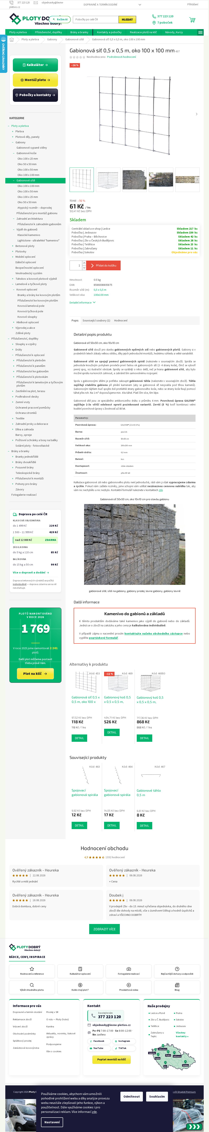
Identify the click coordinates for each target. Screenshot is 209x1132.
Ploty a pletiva (18, 126)
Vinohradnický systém (27, 273)
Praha (178, 1013)
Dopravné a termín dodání (99, 5)
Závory (18, 490)
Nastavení (50, 1122)
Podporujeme (52, 1044)
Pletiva (18, 131)
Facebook (97, 1041)
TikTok (121, 1048)
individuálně (18, 584)
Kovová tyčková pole (29, 311)
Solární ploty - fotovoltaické (31, 446)
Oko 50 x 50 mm (25, 164)
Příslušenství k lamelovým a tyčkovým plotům (38, 384)
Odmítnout (130, 1096)
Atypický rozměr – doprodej (33, 208)
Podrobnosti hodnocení (120, 57)
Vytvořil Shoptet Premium (181, 1092)
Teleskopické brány (26, 473)
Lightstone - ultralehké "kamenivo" (37, 241)
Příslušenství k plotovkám (31, 377)
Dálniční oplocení (24, 262)
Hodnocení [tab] (119, 321)
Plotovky (19, 252)
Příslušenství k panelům (29, 366)
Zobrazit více (103, 929)
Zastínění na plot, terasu (29, 391)
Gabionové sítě (24, 181)
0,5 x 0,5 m (98, 290)
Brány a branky (19, 451)
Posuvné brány (23, 468)
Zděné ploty (21, 333)
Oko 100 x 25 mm (26, 159)
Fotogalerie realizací (22, 495)
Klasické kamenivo (27, 235)
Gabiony (19, 142)
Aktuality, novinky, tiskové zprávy (59, 1035)
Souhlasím (155, 1096)
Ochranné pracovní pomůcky (31, 408)
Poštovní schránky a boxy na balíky (35, 440)
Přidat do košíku (104, 265)
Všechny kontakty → (181, 1034)
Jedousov (180, 1026)
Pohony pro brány (25, 484)
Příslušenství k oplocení (28, 355)
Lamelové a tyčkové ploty (30, 284)
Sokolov (178, 1019)
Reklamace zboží (20, 1019)
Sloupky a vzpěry (24, 344)
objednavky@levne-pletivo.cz (110, 1025)
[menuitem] (16, 32)
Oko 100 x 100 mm (27, 175)
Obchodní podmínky (22, 1034)
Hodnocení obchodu (103, 848)
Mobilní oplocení (24, 257)
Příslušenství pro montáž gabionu (35, 213)
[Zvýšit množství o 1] (83, 263)
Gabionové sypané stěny (30, 148)
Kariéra (49, 1026)
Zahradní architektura (28, 219)
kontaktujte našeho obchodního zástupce (152, 634)
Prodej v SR (51, 1012)
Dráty (17, 350)
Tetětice (153, 1026)
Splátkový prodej (20, 1041)
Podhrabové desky (25, 397)
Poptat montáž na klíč (110, 1059)
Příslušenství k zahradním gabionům (38, 224)
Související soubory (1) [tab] (95, 321)
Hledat (125, 19)
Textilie (18, 418)
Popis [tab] (73, 321)
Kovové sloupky (26, 317)
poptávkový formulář (102, 638)
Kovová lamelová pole (29, 306)
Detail (77, 825)
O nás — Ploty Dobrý (56, 1019)
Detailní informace (79, 303)
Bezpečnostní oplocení (28, 268)
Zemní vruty (21, 402)
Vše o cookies (52, 1051)
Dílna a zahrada (23, 429)
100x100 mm (99, 295)
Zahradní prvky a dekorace (30, 424)
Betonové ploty (23, 246)
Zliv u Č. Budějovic (158, 1019)
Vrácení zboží (18, 1026)
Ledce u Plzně (156, 1013)
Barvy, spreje (22, 435)
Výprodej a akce (24, 328)
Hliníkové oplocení (26, 322)
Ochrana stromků (24, 413)
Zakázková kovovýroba (24, 1048)
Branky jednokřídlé (25, 457)
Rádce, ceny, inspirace (25, 957)
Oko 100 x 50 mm (26, 170)
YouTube (97, 1048)
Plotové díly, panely (26, 137)
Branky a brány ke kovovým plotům (37, 295)
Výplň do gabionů (25, 230)
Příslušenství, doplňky (23, 339)
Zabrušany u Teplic (155, 1034)
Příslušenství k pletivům (29, 360)
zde (92, 1112)
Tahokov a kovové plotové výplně (35, 279)
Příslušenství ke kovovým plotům (36, 301)
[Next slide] (195, 114)
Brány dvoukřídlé (24, 462)
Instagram (122, 1041)
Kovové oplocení (25, 290)
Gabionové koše (25, 153)
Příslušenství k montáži (28, 479)
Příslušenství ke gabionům (31, 371)
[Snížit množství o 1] (83, 267)
